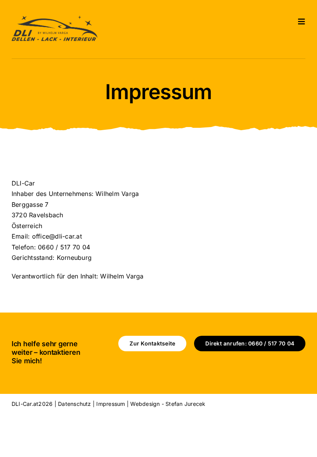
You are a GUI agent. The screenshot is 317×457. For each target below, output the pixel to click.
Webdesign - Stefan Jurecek (167, 403)
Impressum (110, 403)
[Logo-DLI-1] (54, 18)
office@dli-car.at (57, 236)
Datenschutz (74, 403)
